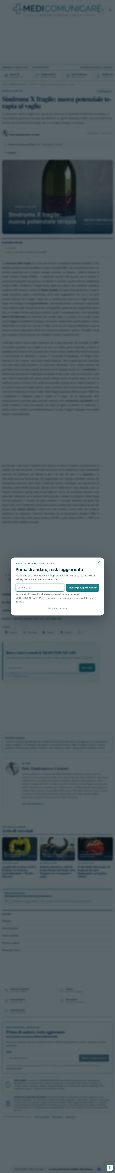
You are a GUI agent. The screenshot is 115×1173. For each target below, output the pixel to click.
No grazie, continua (57, 608)
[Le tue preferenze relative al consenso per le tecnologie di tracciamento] (110, 1168)
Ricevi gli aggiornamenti (83, 587)
